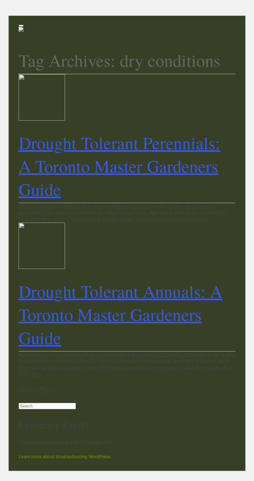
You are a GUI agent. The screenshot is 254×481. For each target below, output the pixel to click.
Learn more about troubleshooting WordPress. (65, 456)
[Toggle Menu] (21, 26)
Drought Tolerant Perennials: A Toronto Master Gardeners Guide (119, 166)
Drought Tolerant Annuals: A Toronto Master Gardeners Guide (120, 314)
